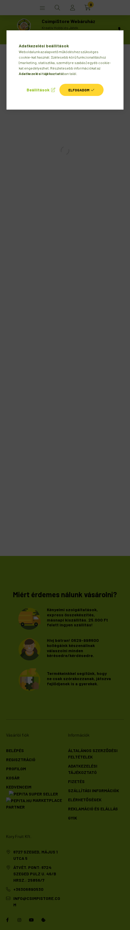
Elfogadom (78, 90)
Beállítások (38, 89)
